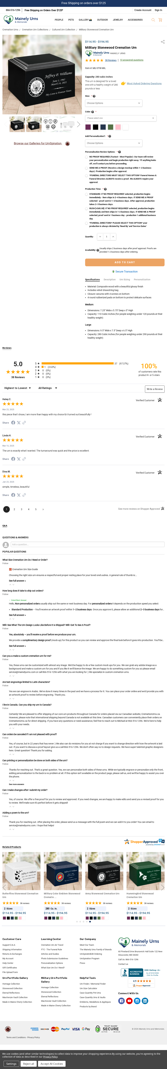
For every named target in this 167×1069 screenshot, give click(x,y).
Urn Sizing (125, 279)
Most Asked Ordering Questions (142, 83)
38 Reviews (110, 60)
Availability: (91, 250)
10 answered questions (131, 60)
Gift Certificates (9, 967)
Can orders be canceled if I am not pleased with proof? (29, 734)
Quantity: (89, 236)
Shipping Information (12, 949)
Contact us (123, 964)
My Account (7, 958)
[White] (24, 918)
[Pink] (20, 918)
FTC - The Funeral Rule (51, 949)
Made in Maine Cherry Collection (17, 1002)
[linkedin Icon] (145, 1001)
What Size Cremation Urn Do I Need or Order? (25, 560)
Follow (5, 563)
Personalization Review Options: (101, 152)
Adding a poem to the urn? (15, 812)
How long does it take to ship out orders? (23, 590)
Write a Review (155, 389)
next (162, 888)
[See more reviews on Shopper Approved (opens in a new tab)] (24, 423)
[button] (10, 585)
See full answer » (17, 580)
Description (110, 279)
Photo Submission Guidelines (54, 958)
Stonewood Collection (12, 988)
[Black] (8, 918)
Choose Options (21, 884)
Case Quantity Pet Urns (90, 993)
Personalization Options (52, 963)
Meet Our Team (87, 945)
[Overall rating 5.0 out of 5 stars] (94, 61)
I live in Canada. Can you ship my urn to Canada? (27, 704)
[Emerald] (16, 918)
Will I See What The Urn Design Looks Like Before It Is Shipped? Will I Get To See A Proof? (46, 625)
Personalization (142, 279)
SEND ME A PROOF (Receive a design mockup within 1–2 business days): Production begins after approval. (120, 170)
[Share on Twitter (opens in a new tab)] (19, 423)
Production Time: (94, 189)
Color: (90, 111)
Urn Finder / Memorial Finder (93, 984)
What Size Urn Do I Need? (53, 967)
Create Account (142, 10)
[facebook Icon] (121, 1001)
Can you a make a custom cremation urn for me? (26, 656)
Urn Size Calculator (88, 988)
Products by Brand (88, 1006)
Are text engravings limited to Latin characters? (26, 682)
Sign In (158, 10)
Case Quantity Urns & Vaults (93, 997)
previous (4, 888)
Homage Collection (11, 984)
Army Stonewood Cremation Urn (61, 893)
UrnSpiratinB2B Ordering (91, 954)
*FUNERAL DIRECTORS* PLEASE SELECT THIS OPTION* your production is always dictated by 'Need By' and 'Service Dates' (118, 225)
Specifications (92, 279)
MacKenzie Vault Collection (15, 997)
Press (82, 963)
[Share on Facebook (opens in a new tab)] (13, 423)
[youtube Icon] (129, 1001)
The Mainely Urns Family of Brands (96, 949)
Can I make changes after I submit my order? (24, 790)
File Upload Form (10, 972)
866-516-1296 (13, 10)
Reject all (28, 1064)
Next (78, 124)
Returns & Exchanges (12, 954)
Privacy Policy (33, 1037)
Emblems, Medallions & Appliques (95, 1002)
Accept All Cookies (52, 1064)
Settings (11, 1064)
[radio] (83, 363)
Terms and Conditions (16, 1037)
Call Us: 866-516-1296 (128, 959)
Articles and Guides (50, 954)
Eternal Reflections (11, 993)
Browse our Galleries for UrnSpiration (38, 143)
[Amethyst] (4, 918)
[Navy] (12, 918)
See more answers (16, 784)
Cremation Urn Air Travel (52, 945)
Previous (5, 124)
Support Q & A (8, 945)
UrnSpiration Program (89, 958)
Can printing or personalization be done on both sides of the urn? (35, 760)
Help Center (7, 963)
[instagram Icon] (137, 1001)
